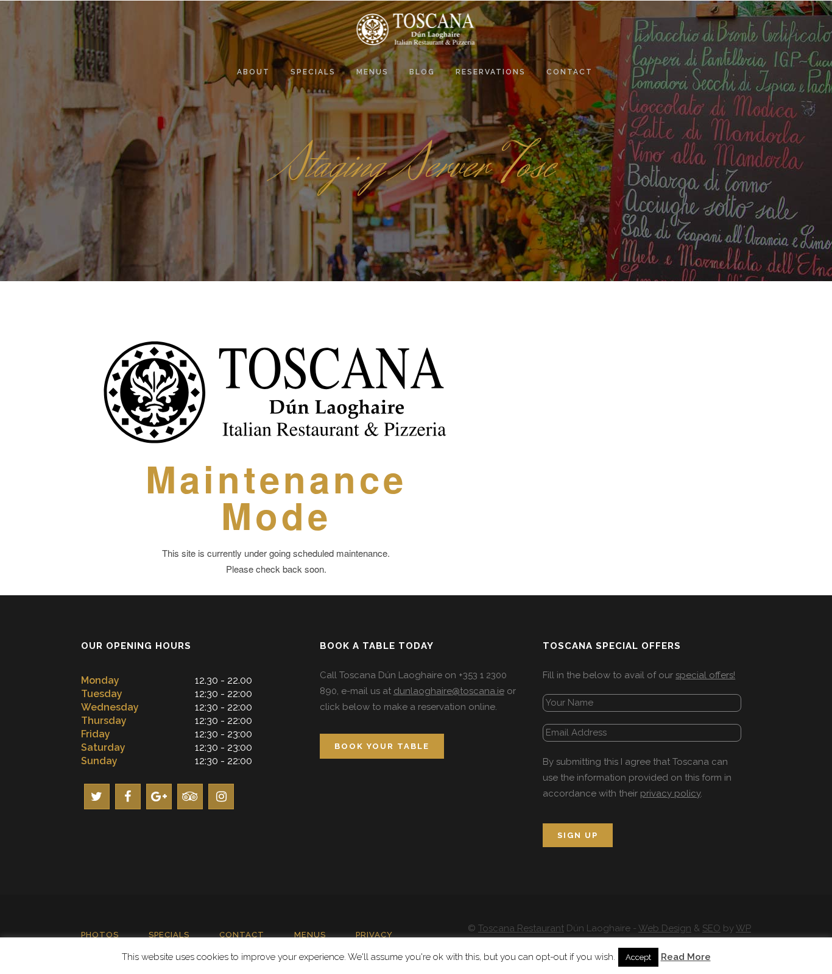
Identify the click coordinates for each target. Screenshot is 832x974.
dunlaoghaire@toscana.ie (448, 691)
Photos (100, 934)
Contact (241, 934)
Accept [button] (638, 957)
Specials (169, 934)
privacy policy (670, 793)
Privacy (374, 934)
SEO (711, 928)
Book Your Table (381, 746)
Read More (686, 956)
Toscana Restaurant (521, 928)
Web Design (664, 928)
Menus (310, 934)
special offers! (705, 675)
